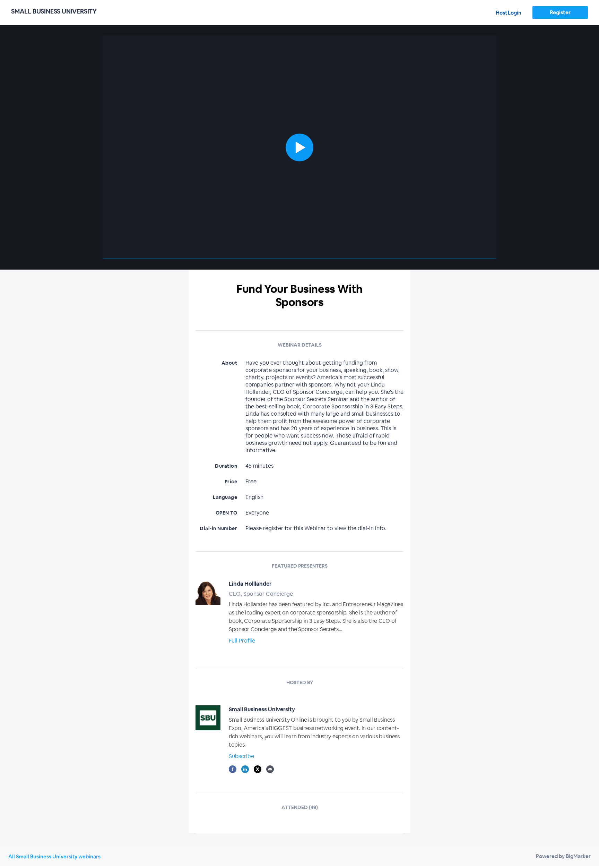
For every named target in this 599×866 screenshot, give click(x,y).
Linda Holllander (250, 583)
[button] (299, 147)
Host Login (508, 12)
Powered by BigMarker (563, 856)
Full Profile (242, 640)
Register (560, 12)
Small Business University (262, 709)
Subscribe (241, 756)
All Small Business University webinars (54, 856)
